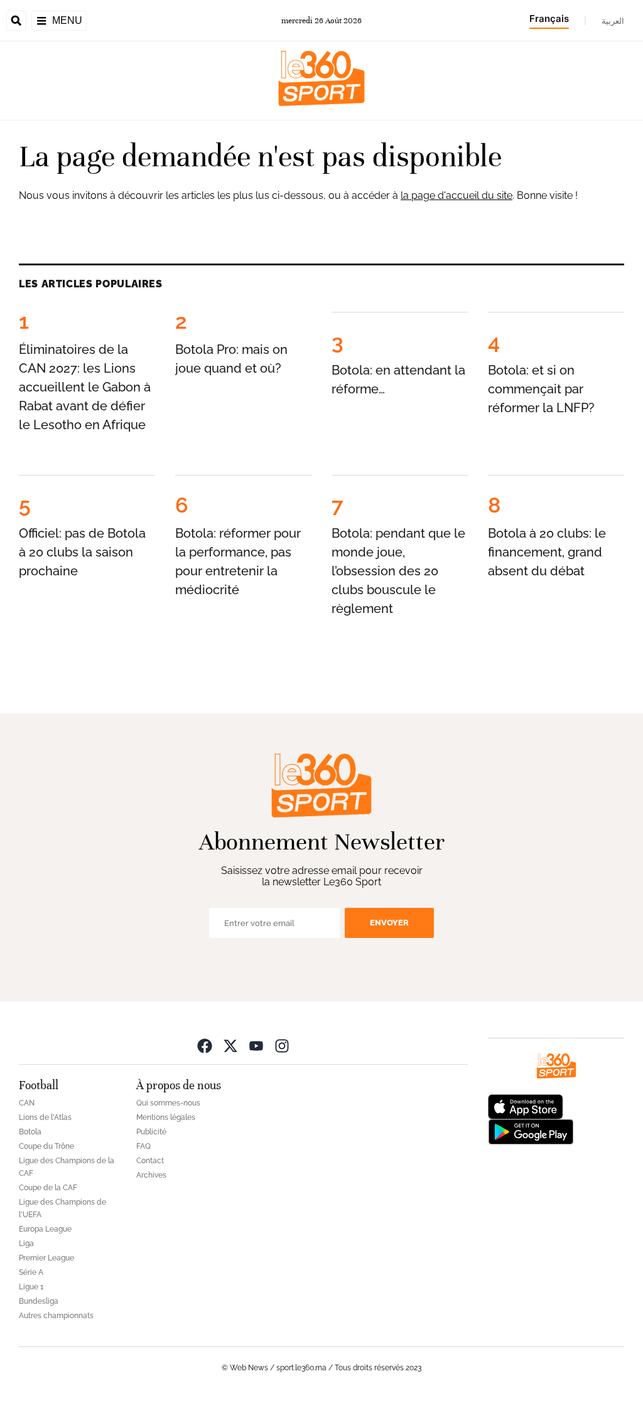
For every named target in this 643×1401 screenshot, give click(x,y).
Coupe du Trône (46, 1146)
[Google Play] (530, 1131)
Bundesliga (38, 1301)
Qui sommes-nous (168, 1103)
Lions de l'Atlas (45, 1117)
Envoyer (389, 922)
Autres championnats (56, 1315)
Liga (26, 1243)
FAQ (143, 1146)
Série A (31, 1272)
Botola (30, 1131)
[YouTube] (256, 1045)
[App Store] (525, 1105)
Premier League (46, 1258)
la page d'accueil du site (456, 195)
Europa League (45, 1229)
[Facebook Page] (204, 1045)
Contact (150, 1160)
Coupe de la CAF (48, 1187)
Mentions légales (165, 1117)
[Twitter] (230, 1045)
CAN (27, 1103)
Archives (151, 1175)
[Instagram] (281, 1045)
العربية (613, 21)
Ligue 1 (31, 1286)
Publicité (151, 1131)
